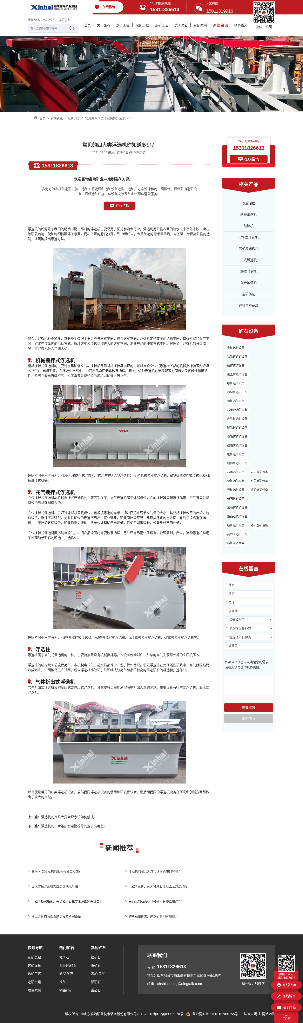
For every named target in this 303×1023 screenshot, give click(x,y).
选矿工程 (122, 25)
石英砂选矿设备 (237, 409)
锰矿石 (96, 957)
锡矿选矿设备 (259, 525)
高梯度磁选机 (248, 248)
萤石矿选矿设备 (237, 507)
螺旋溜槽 (248, 203)
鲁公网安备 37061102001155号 (215, 1014)
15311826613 (164, 9)
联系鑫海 (240, 25)
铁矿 (62, 982)
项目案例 (34, 990)
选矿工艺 (161, 25)
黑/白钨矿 (98, 974)
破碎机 (249, 226)
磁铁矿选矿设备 (237, 427)
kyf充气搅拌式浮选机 (76, 637)
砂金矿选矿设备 (237, 392)
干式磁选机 (248, 260)
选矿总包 (64, 20)
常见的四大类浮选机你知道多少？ (108, 118)
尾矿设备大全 (235, 543)
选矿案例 (200, 25)
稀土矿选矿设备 (237, 374)
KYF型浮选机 (248, 237)
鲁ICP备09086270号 (168, 1014)
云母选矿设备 (259, 472)
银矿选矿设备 (235, 383)
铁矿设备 (49, 20)
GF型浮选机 (248, 271)
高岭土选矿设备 (237, 534)
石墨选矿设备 (235, 472)
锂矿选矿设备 (235, 401)
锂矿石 (64, 957)
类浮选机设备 (64, 792)
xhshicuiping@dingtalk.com (179, 984)
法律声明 (250, 1014)
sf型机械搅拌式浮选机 (151, 475)
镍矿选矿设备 (235, 489)
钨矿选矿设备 (235, 480)
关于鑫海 (103, 25)
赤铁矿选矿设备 (237, 418)
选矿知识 (74, 118)
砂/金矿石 (66, 974)
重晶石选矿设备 (237, 516)
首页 (87, 25)
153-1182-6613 (123, 214)
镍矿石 (96, 965)
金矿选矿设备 (235, 347)
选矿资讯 (34, 982)
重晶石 (96, 990)
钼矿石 (96, 982)
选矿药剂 (248, 294)
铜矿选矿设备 (235, 454)
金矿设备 (34, 20)
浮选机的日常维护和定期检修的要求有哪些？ (67, 826)
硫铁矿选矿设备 (237, 445)
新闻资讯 (220, 26)
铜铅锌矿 (66, 990)
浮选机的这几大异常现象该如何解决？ (62, 817)
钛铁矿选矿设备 (237, 356)
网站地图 (268, 1014)
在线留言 (289, 996)
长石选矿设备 (235, 498)
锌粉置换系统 (248, 305)
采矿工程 (142, 25)
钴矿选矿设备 (235, 525)
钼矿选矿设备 (259, 480)
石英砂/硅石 (68, 965)
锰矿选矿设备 (259, 489)
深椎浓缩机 (248, 282)
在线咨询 (122, 205)
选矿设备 (34, 965)
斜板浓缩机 (248, 214)
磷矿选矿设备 (235, 365)
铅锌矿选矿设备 (237, 463)
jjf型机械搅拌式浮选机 (186, 475)
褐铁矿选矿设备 (237, 436)
